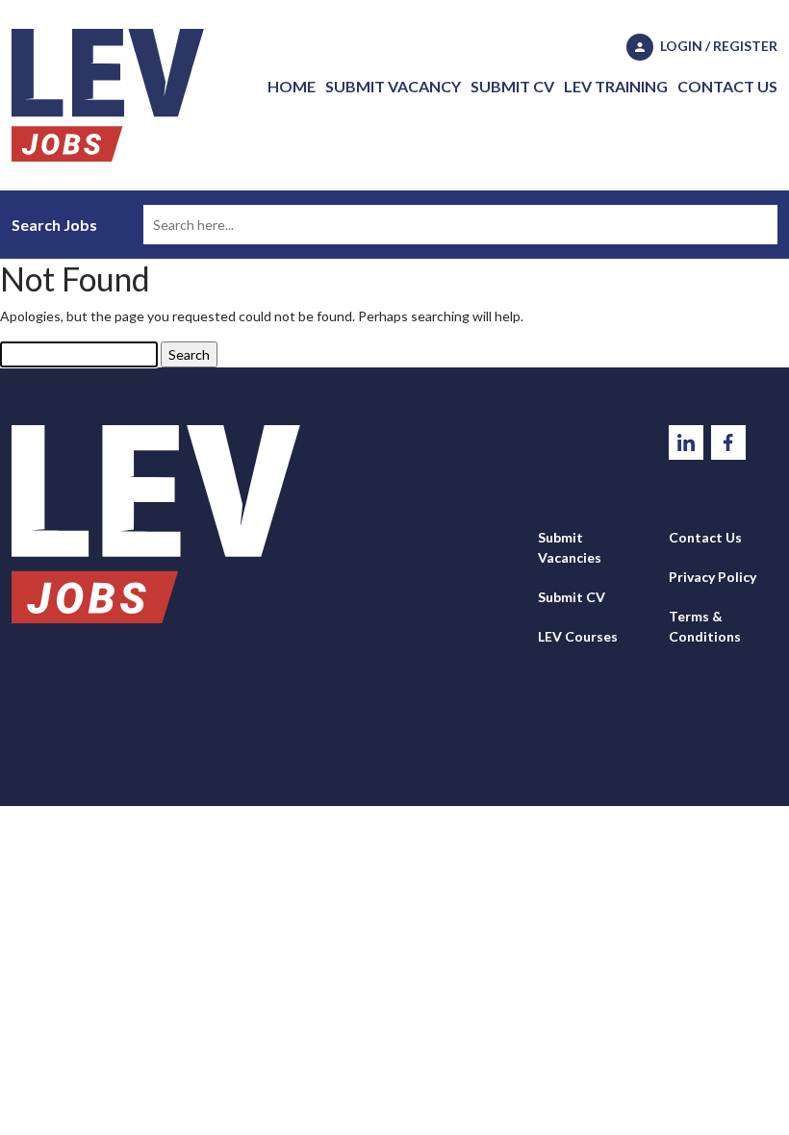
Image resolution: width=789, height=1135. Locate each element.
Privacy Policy (712, 576)
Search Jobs (54, 224)
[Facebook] (728, 441)
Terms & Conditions (705, 626)
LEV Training (616, 86)
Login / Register (717, 46)
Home (291, 86)
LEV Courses (578, 636)
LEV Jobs (108, 95)
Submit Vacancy (393, 86)
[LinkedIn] (687, 441)
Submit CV (512, 86)
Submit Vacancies (569, 547)
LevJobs (156, 524)
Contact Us (727, 86)
